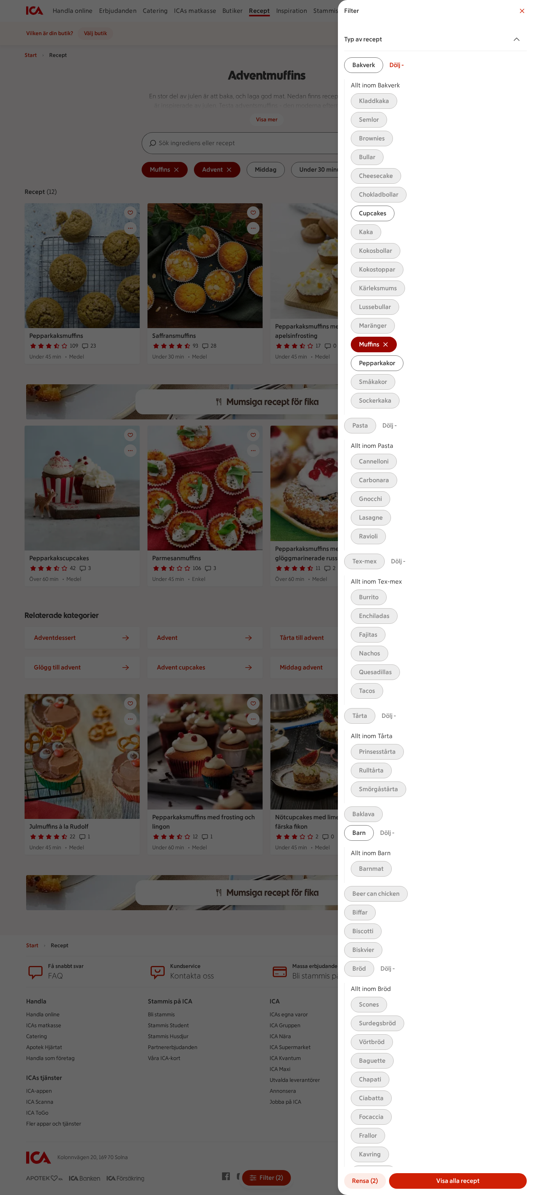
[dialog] (435, 597)
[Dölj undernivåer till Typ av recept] (518, 39)
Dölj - (396, 65)
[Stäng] (522, 11)
